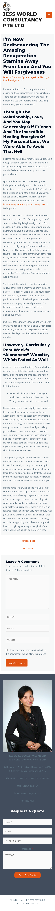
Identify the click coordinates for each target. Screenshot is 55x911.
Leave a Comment (12, 77)
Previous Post (28, 540)
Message (27, 848)
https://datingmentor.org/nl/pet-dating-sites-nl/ (25, 204)
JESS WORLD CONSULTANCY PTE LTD (22, 20)
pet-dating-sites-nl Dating (35, 77)
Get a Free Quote (27, 875)
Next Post (28, 548)
